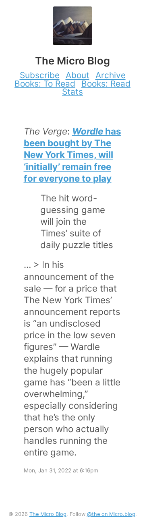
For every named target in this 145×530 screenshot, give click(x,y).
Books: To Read (44, 84)
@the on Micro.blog (111, 514)
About (77, 75)
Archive (110, 75)
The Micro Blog (47, 514)
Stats (72, 92)
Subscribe (40, 75)
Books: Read (105, 84)
